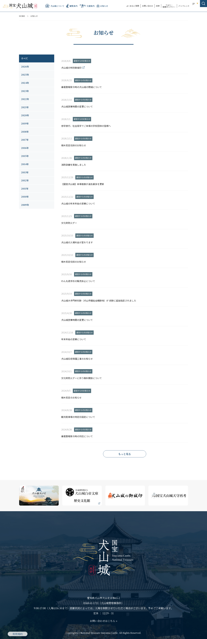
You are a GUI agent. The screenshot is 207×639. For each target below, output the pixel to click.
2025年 (25, 74)
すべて (24, 58)
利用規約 (18, 634)
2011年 (24, 188)
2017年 (25, 139)
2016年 (25, 148)
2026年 (25, 66)
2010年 (25, 196)
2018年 (25, 131)
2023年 (25, 91)
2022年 (25, 99)
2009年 (25, 204)
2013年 (25, 172)
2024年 (25, 82)
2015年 (25, 156)
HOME (22, 16)
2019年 (25, 123)
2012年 (25, 180)
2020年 (25, 115)
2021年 (25, 107)
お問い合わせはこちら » (103, 621)
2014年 (25, 164)
